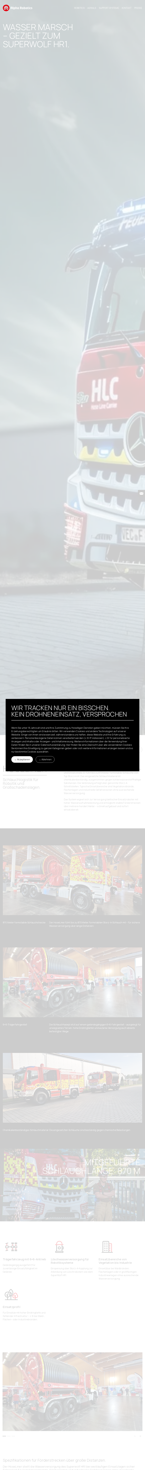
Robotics (79, 7)
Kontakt (126, 7)
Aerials (91, 7)
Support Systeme (109, 7)
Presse (138, 7)
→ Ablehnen (45, 759)
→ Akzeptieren (22, 759)
